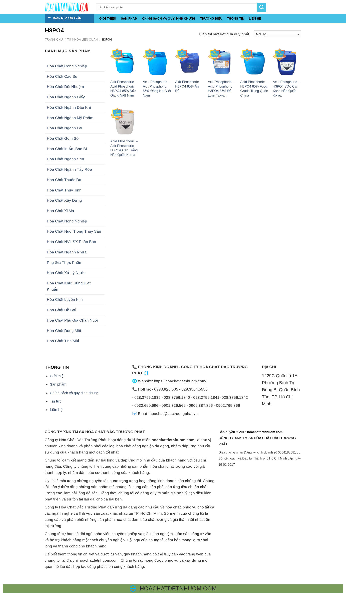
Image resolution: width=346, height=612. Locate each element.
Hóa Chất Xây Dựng (64, 200)
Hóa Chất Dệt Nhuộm (65, 87)
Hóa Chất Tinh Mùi (63, 341)
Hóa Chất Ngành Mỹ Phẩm (70, 118)
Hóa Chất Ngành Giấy (66, 97)
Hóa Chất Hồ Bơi (61, 310)
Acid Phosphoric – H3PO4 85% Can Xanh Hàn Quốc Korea (286, 88)
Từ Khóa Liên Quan (82, 39)
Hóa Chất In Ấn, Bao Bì (67, 149)
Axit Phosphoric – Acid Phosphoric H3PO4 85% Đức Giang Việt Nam (123, 88)
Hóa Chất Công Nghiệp (67, 66)
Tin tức (56, 401)
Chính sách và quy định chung (169, 18)
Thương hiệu (211, 18)
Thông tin (235, 18)
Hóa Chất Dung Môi (64, 331)
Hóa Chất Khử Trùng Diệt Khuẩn (69, 286)
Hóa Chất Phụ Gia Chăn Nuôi (72, 320)
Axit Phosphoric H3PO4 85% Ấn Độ (187, 86)
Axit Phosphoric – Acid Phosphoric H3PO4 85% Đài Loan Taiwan (221, 88)
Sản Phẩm (129, 18)
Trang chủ (54, 39)
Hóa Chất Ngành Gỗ (64, 128)
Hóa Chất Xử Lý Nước (66, 273)
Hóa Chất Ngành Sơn (65, 159)
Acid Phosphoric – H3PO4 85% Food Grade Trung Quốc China (254, 88)
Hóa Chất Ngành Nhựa (67, 252)
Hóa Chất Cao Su (62, 76)
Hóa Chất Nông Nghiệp (67, 221)
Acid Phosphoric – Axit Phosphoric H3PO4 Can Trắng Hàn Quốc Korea (124, 147)
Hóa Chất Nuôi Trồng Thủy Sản (74, 231)
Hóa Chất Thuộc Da (64, 180)
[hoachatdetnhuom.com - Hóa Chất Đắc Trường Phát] (67, 7)
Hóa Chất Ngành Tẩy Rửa (69, 169)
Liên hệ (56, 410)
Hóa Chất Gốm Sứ (63, 138)
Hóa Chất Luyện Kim (65, 299)
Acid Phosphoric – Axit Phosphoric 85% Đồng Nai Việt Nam (157, 88)
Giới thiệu (107, 18)
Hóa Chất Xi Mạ (60, 211)
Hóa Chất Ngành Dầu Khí (69, 107)
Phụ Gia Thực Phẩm (64, 262)
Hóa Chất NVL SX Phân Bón (71, 242)
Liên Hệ (255, 18)
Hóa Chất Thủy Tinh (64, 190)
